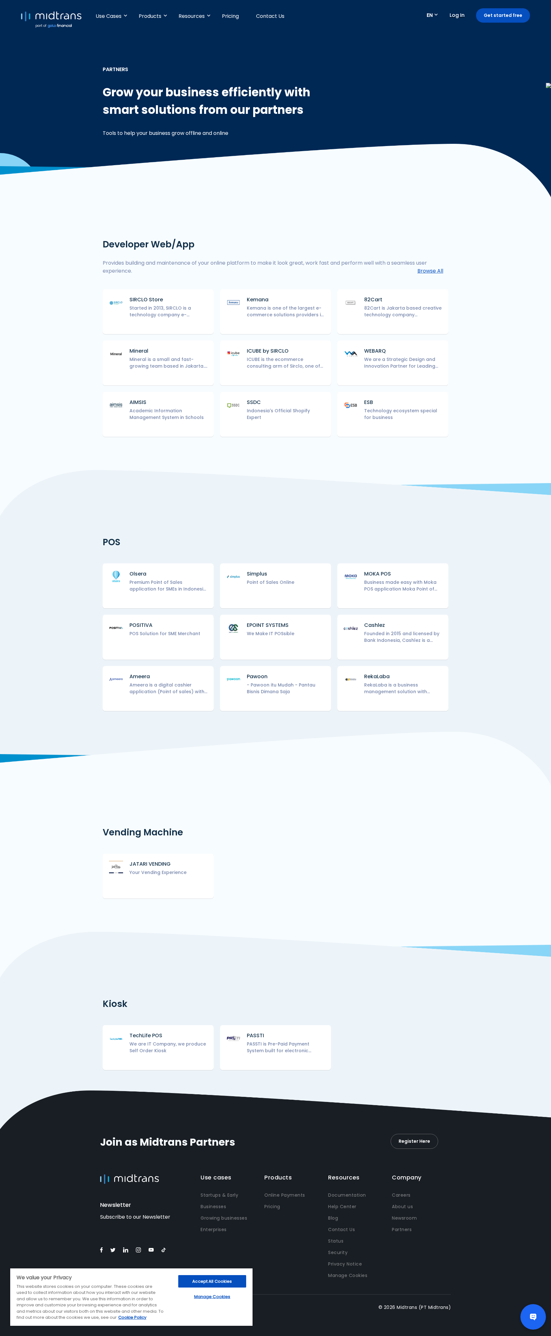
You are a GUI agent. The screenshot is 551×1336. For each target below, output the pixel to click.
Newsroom (404, 1218)
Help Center (342, 1206)
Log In (457, 15)
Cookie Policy (132, 1317)
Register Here (414, 1141)
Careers (401, 1195)
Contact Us (270, 16)
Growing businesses (224, 1218)
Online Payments (284, 1195)
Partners (402, 1229)
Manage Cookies (347, 1275)
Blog (333, 1218)
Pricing (230, 16)
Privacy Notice (345, 1264)
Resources (192, 16)
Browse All (430, 271)
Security (338, 1252)
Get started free (503, 15)
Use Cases (108, 16)
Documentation (347, 1195)
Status (335, 1241)
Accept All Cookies (212, 1281)
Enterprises (214, 1229)
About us (402, 1206)
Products (150, 16)
